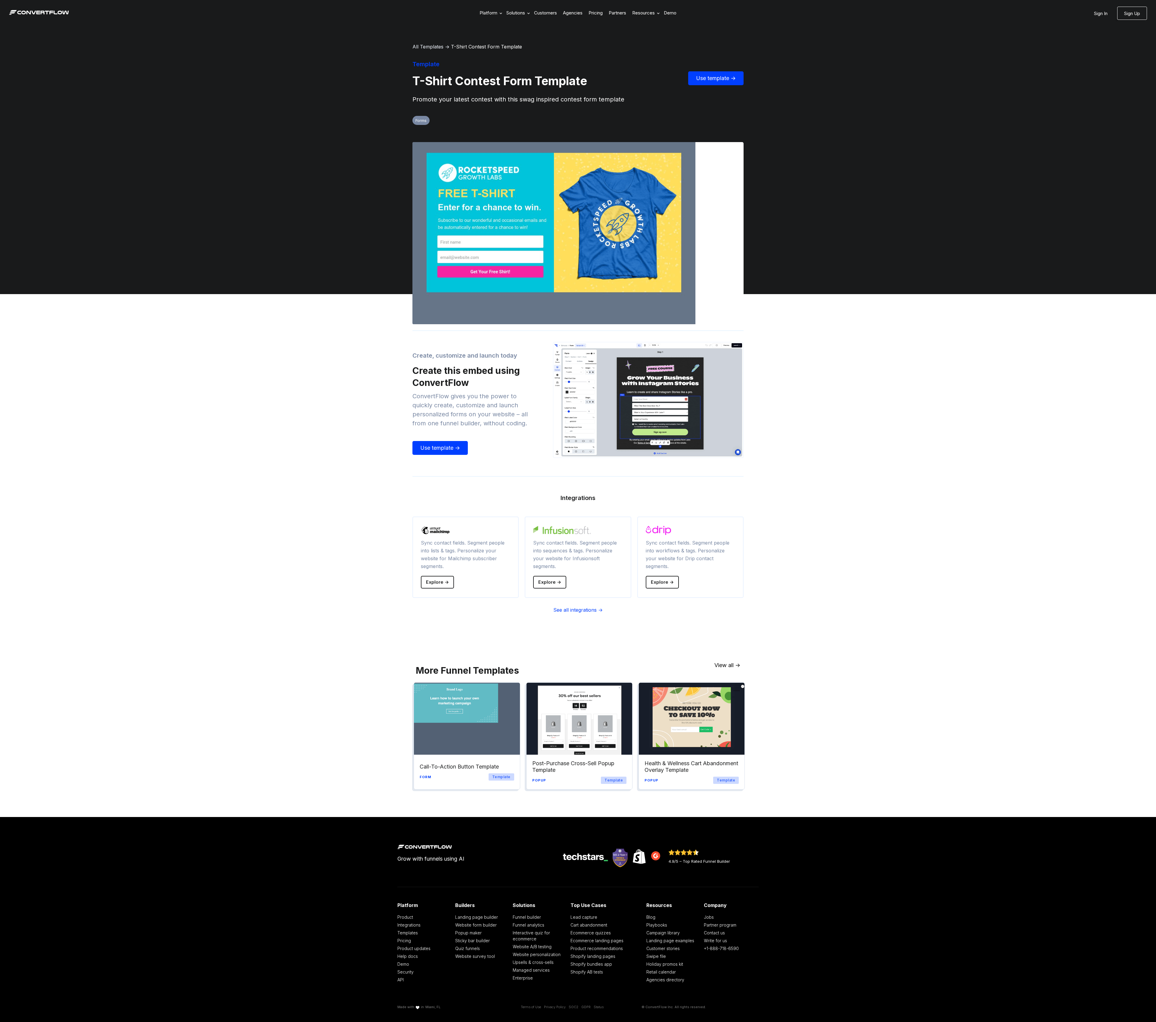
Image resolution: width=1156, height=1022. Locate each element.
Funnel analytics (528, 924)
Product (405, 917)
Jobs (709, 917)
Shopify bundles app (591, 964)
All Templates (427, 47)
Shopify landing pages (592, 956)
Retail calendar (661, 971)
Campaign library (663, 932)
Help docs (407, 956)
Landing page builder (476, 917)
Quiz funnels (467, 948)
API (400, 979)
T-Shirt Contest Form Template (486, 47)
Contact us (714, 932)
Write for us (715, 940)
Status (599, 1007)
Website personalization (537, 954)
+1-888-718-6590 (721, 948)
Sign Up (1132, 13)
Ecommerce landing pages (596, 940)
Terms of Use (531, 1007)
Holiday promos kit (664, 964)
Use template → (716, 78)
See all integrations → (578, 610)
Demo (670, 13)
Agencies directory (665, 979)
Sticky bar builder (472, 940)
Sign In (1101, 13)
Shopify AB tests (586, 971)
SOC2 (573, 1007)
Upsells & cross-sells (533, 962)
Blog (650, 917)
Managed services (531, 970)
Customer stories (663, 948)
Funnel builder (527, 917)
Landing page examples (670, 940)
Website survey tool (475, 956)
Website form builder (476, 924)
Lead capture (583, 917)
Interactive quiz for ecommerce (531, 935)
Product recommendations (596, 948)
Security (405, 971)
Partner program (720, 924)
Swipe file (656, 956)
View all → (727, 665)
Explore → (437, 582)
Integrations (409, 924)
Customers (545, 13)
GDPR (586, 1007)
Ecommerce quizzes (590, 932)
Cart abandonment (588, 924)
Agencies (573, 13)
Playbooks (656, 924)
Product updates (413, 948)
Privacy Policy (555, 1007)
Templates (407, 932)
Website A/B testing (532, 946)
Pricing (596, 13)
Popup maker (468, 932)
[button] (490, 13)
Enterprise (523, 977)
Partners (617, 13)
